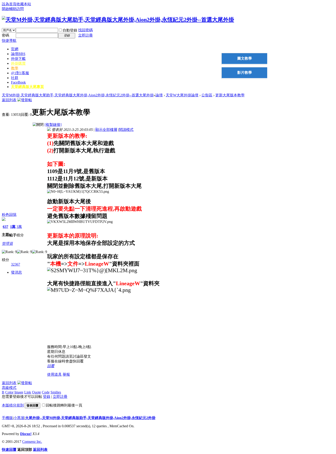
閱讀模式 (126, 130)
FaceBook (18, 82)
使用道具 (54, 374)
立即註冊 (85, 35)
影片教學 (244, 72)
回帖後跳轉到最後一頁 (64, 405)
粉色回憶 (9, 214)
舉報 (66, 374)
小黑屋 (18, 418)
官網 (14, 49)
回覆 (50, 366)
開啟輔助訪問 (13, 9)
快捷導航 (9, 40)
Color (9, 392)
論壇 (18, 54)
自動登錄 (70, 30)
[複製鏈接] (53, 125)
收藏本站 (23, 4)
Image (18, 392)
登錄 (46, 397)
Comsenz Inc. (32, 441)
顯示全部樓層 (106, 130)
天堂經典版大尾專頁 (27, 87)
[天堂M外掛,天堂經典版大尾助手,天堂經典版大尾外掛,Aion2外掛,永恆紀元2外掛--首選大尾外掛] (118, 20)
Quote (36, 392)
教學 (14, 68)
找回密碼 (85, 30)
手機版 (7, 418)
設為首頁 (9, 4)
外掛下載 (18, 59)
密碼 (5, 35)
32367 (15, 264)
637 (5, 227)
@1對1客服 (20, 73)
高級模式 (9, 388)
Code (46, 392)
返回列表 (9, 100)
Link (27, 392)
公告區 (206, 95)
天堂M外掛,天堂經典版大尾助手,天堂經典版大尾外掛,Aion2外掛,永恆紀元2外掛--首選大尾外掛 (78, 95)
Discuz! (26, 434)
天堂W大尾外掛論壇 (182, 95)
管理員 (7, 243)
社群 (14, 78)
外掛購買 (18, 63)
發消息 (16, 272)
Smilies (56, 392)
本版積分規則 (13, 405)
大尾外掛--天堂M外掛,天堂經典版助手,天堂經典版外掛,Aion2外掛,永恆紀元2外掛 (90, 418)
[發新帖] (24, 100)
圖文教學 (244, 58)
